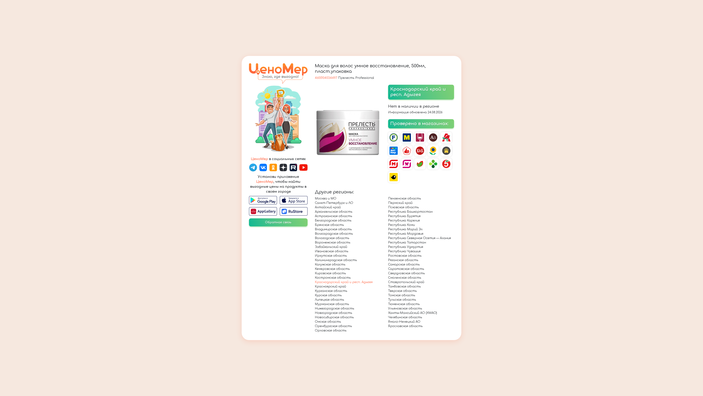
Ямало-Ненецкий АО (404, 321)
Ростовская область (405, 255)
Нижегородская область (334, 308)
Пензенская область (404, 198)
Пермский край (400, 203)
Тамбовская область (404, 286)
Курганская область (331, 291)
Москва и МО (325, 198)
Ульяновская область (405, 308)
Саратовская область (406, 269)
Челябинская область (405, 317)
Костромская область (333, 277)
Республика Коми (401, 225)
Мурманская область (332, 304)
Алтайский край (328, 207)
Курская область (328, 295)
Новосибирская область (334, 317)
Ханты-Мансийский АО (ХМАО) (412, 313)
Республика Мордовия (405, 233)
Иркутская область (331, 255)
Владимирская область (333, 229)
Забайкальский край (331, 247)
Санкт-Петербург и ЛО (334, 203)
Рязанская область (403, 260)
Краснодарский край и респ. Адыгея (344, 282)
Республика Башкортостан (410, 211)
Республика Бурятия (404, 216)
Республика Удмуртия (405, 247)
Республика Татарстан (407, 242)
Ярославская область (405, 326)
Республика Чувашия (404, 251)
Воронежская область (332, 242)
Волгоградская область (334, 233)
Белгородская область (333, 220)
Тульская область (402, 299)
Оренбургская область (333, 326)
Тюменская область (404, 304)
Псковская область (403, 207)
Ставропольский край (406, 282)
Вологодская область (332, 238)
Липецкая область (329, 299)
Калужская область (330, 264)
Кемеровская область (332, 269)
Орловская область (331, 330)
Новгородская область (333, 313)
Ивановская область (331, 251)
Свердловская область (406, 273)
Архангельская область (333, 211)
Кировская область (330, 273)
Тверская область (402, 291)
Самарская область (404, 264)
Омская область (328, 321)
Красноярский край (330, 286)
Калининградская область (336, 260)
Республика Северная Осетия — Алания (419, 238)
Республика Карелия (404, 220)
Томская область (401, 295)
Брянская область (329, 225)
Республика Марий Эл (405, 229)
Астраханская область (333, 216)
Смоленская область (404, 277)
